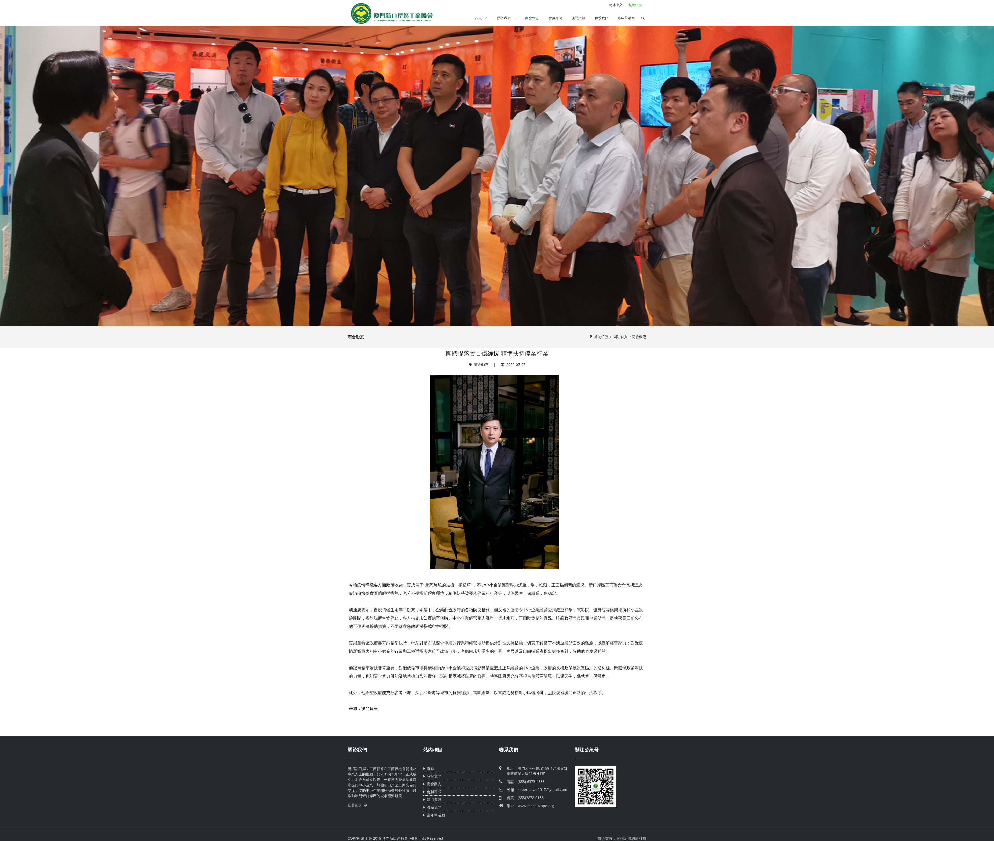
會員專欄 (555, 18)
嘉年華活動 (626, 18)
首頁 (479, 18)
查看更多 (355, 805)
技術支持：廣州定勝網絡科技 (622, 838)
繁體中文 (635, 5)
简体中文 (616, 5)
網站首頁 (620, 336)
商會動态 (532, 18)
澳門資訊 (578, 18)
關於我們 (504, 18)
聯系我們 (601, 18)
